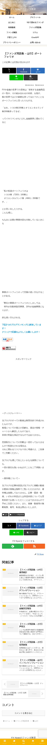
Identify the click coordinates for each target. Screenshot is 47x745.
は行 (6, 515)
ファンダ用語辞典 (18, 515)
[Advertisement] (23, 158)
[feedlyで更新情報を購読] (12, 546)
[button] (31, 77)
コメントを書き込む (24, 713)
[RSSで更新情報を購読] (34, 546)
